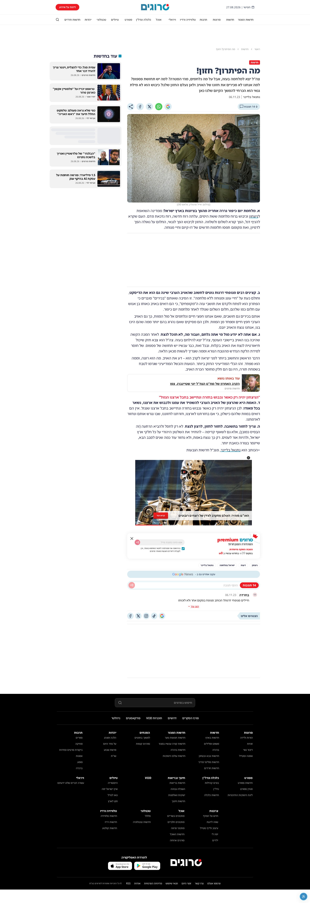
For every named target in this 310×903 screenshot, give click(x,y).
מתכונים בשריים (175, 816)
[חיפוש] (57, 19)
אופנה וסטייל (246, 756)
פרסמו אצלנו (214, 883)
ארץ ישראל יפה (110, 789)
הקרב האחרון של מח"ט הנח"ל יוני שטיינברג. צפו (205, 383)
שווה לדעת (212, 822)
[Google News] (162, 616)
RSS (128, 883)
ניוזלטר (115, 718)
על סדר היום (109, 743)
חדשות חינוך (178, 801)
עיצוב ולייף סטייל (209, 828)
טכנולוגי (101, 19)
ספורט (128, 19)
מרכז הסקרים (190, 718)
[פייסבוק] (130, 616)
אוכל (158, 19)
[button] (248, 457)
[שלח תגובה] (131, 585)
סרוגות (217, 19)
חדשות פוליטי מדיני (208, 762)
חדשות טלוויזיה (109, 816)
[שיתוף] (130, 106)
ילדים (215, 840)
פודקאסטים (133, 718)
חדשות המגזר (245, 19)
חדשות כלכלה (211, 795)
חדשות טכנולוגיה (142, 822)
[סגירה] (131, 538)
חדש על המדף (210, 816)
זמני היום (186, 883)
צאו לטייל (113, 795)
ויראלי (172, 19)
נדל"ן (216, 789)
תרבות (203, 19)
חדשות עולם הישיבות (174, 756)
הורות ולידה (246, 737)
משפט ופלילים (211, 743)
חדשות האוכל (177, 834)
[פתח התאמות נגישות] (303, 896)
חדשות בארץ (212, 737)
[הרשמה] (137, 542)
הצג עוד (195, 606)
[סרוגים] (186, 862)
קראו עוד (161, 515)
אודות (137, 883)
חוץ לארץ (113, 801)
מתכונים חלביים (176, 822)
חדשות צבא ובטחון (209, 756)
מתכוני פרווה (177, 828)
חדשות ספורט (245, 783)
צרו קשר (199, 883)
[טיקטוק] (154, 616)
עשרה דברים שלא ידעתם (70, 783)
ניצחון (253, 216)
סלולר (148, 816)
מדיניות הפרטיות (153, 883)
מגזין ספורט (246, 789)
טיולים (115, 19)
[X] (149, 106)
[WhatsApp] (158, 106)
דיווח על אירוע (67, 7)
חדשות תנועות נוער (175, 737)
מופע (80, 762)
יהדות (88, 19)
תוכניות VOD (154, 718)
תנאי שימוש (172, 883)
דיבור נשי (248, 749)
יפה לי (215, 834)
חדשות (230, 19)
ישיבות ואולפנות (176, 795)
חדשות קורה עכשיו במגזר (172, 743)
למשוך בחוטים (142, 737)
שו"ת (113, 756)
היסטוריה (113, 783)
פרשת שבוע (110, 749)
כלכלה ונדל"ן (143, 19)
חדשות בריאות (177, 783)
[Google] (168, 106)
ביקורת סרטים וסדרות (71, 749)
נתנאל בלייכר (231, 450)
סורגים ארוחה (177, 840)
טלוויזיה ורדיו (188, 19)
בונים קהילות (212, 783)
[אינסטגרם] (146, 616)
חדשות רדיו (111, 822)
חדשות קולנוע (109, 828)
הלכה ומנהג (110, 737)
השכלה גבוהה (178, 789)
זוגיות (250, 743)
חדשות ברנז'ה (178, 749)
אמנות (79, 756)
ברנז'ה (215, 749)
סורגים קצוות (143, 743)
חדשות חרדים (72, 19)
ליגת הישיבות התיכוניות (240, 795)
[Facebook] (140, 106)
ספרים (79, 737)
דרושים (172, 718)
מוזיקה (79, 743)
